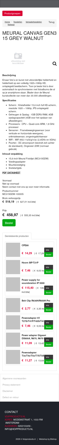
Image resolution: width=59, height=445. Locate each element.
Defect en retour (11, 397)
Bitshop (53, 439)
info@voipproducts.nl (19, 429)
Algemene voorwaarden (14, 378)
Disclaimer (8, 390)
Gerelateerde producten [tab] (17, 236)
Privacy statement (11, 384)
